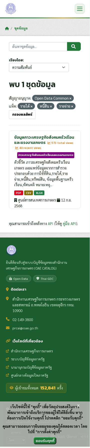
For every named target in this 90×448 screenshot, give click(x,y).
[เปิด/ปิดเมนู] (80, 9)
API (50, 223)
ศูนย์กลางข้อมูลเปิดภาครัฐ (29, 375)
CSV (28, 193)
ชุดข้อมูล (21, 28)
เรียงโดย (16, 60)
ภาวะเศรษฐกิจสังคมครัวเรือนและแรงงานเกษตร (45, 155)
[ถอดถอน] (70, 98)
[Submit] (74, 46)
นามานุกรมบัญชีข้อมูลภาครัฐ (31, 367)
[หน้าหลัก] (7, 28)
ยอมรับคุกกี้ (45, 440)
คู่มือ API (69, 223)
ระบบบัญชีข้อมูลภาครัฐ (28, 359)
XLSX (39, 193)
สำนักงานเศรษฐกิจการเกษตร (32, 351)
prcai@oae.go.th (25, 328)
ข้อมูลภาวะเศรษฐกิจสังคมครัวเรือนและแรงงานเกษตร (44, 139)
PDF (18, 193)
